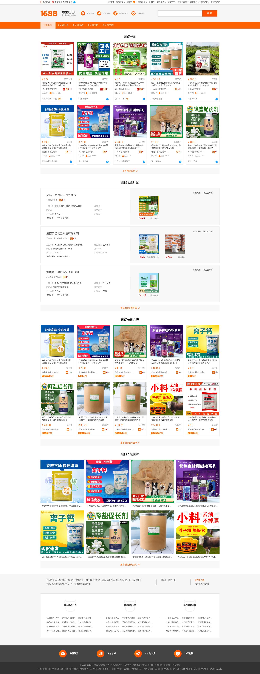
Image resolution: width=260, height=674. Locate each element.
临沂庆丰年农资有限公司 (50, 89)
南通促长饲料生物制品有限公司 (75, 622)
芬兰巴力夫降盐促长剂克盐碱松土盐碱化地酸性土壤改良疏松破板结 (202, 146)
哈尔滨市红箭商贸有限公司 (177, 631)
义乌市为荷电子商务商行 (61, 195)
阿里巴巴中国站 (71, 669)
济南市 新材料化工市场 (62, 249)
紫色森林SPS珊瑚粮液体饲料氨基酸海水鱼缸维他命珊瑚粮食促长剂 (129, 146)
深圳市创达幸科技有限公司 (192, 627)
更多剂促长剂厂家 (128, 308)
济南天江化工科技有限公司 (62, 233)
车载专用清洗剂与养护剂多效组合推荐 (153, 627)
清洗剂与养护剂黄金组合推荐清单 (119, 631)
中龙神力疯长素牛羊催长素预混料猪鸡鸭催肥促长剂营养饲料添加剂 (56, 146)
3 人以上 (58, 253)
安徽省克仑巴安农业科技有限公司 (161, 430)
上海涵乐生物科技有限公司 (159, 89)
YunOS (158, 669)
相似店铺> (197, 193)
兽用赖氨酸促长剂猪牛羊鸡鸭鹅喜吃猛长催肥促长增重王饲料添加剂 (202, 419)
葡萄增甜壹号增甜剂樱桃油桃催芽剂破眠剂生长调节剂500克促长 (93, 84)
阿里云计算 (148, 669)
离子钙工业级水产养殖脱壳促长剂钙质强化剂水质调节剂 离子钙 (202, 361)
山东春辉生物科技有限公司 (87, 152)
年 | (64, 200)
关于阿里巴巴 (156, 665)
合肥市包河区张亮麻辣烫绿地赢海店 (180, 627)
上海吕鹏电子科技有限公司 (208, 627)
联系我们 (167, 665)
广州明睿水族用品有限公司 (123, 152)
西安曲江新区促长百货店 (72, 618)
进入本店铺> (208, 193)
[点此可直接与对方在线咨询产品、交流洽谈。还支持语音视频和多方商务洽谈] (71, 99)
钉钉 (196, 669)
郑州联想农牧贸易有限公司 (197, 430)
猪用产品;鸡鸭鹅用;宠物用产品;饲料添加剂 (70, 283)
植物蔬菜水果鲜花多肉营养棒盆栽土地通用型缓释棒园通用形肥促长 (129, 84)
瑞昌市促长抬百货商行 (55, 618)
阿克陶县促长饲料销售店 (88, 618)
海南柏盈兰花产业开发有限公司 (210, 618)
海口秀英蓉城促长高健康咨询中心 (75, 631)
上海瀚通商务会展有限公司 (208, 622)
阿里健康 (203, 669)
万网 (173, 669)
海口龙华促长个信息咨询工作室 (90, 631)
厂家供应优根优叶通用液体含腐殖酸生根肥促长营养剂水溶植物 (202, 84)
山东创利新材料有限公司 (197, 372)
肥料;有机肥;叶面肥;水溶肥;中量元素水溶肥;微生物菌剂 (70, 206)
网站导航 (176, 665)
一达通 (211, 669)
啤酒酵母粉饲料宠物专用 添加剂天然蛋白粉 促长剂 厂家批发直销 (166, 146)
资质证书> (50, 218)
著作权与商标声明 (115, 665)
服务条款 (136, 665)
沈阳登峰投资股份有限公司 (192, 618)
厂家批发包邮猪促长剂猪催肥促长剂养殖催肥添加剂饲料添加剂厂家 (129, 419)
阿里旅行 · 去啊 (121, 669)
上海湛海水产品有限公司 (176, 618)
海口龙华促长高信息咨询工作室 (90, 627)
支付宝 (184, 669)
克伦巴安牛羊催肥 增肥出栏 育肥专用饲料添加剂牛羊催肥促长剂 (166, 419)
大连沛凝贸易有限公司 (175, 622)
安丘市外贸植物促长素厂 (56, 627)
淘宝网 (93, 669)
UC (178, 669)
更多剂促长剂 (128, 171)
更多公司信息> (63, 218)
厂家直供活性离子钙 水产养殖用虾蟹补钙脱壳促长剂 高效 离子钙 (93, 146)
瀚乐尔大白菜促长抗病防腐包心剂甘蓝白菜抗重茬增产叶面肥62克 (56, 84)
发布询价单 (199, 580)
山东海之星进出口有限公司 (196, 89)
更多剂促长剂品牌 (128, 442)
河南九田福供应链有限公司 (62, 272)
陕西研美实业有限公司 (191, 622)
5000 (105, 291)
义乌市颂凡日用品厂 (123, 89)
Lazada (219, 669)
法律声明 (127, 665)
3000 (105, 253)
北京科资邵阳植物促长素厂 (73, 627)
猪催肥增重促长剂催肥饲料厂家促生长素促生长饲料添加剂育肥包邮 (93, 419)
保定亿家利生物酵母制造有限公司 (159, 152)
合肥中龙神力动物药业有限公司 (50, 152)
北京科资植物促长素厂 (87, 622)
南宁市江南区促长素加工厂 (57, 631)
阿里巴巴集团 (43, 669)
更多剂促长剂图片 (128, 564)
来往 (190, 669)
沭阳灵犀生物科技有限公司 (87, 89)
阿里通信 (166, 669)
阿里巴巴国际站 (56, 669)
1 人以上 (58, 214)
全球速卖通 (83, 669)
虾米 (140, 669)
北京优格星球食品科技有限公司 (210, 631)
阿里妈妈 (133, 669)
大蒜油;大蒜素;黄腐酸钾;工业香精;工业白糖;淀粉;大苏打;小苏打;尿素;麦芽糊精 (70, 245)
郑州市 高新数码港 (60, 287)
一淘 (112, 669)
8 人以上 (58, 291)
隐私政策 (145, 665)
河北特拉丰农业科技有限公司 (196, 152)
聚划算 (105, 669)
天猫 (99, 669)
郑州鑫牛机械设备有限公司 (192, 631)
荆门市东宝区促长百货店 (56, 622)
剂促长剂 (171, 580)
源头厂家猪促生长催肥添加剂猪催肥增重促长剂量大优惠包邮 (165, 84)
